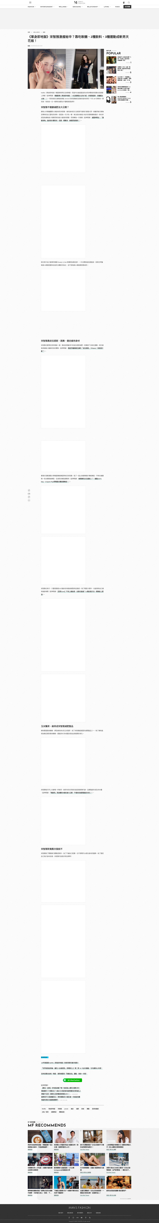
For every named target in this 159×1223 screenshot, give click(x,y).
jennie (66, 1109)
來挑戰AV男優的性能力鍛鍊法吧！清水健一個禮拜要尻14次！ (66, 1146)
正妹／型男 (45, 1112)
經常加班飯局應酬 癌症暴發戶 (116, 1191)
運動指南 (61, 1112)
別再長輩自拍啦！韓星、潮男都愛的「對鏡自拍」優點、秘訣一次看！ (64, 1074)
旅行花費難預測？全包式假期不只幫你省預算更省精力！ (92, 1146)
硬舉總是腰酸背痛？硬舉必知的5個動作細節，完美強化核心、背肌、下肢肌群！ (40, 1192)
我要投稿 (98, 1212)
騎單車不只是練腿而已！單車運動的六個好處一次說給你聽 (60, 1097)
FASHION (31, 7)
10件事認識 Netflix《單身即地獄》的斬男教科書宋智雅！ (60, 1063)
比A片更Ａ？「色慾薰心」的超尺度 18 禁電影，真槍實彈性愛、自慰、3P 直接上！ (124, 78)
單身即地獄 (52, 1109)
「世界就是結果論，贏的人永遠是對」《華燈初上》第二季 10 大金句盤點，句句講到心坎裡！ (72, 1068)
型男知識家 (95, 1109)
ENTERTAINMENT (46, 7)
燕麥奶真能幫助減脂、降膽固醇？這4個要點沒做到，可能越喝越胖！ (40, 1146)
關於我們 (60, 1212)
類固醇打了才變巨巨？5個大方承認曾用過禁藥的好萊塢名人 (61, 1091)
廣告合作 (89, 1212)
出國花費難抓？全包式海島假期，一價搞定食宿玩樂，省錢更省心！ (92, 1192)
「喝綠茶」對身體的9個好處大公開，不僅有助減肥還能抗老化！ (71, 793)
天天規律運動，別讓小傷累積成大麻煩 (92, 1169)
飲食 (44, 32)
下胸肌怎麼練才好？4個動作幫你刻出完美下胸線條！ (66, 1192)
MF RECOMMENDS (47, 1126)
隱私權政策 (70, 1212)
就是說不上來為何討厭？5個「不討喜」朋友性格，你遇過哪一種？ (124, 58)
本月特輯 (127, 7)
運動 (88, 1109)
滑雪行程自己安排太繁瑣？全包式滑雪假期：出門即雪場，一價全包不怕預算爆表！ (118, 1169)
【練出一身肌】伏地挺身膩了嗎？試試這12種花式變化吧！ (60, 1088)
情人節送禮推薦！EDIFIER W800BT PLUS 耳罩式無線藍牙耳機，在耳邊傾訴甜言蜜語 (124, 98)
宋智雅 (60, 1109)
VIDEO (117, 7)
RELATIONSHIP (92, 7)
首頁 (29, 32)
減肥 (77, 1109)
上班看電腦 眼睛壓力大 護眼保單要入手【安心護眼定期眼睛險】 (118, 1146)
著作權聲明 (80, 1212)
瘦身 (72, 1109)
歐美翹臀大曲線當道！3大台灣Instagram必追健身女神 (64, 1169)
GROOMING (77, 7)
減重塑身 (53, 1112)
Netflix (44, 1109)
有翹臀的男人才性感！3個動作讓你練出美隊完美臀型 (40, 1169)
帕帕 (29, 45)
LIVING (106, 7)
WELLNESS (62, 7)
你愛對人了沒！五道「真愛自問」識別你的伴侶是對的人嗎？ (124, 68)
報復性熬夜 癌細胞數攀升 (49, 1100)
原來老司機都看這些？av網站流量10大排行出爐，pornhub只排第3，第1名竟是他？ (124, 88)
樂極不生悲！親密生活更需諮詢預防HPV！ (55, 1094)
